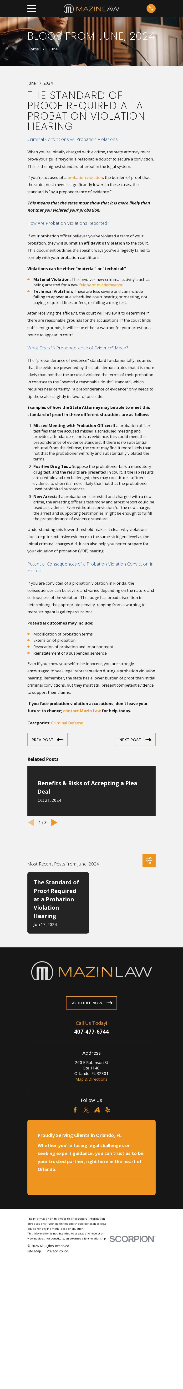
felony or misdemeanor (101, 285)
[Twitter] (86, 1109)
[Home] (91, 8)
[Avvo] (97, 1109)
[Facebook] (75, 1109)
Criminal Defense (67, 723)
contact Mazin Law (82, 710)
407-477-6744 (91, 1031)
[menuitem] (34, 1251)
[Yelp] (107, 1109)
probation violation (85, 177)
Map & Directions (91, 1079)
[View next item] (54, 822)
